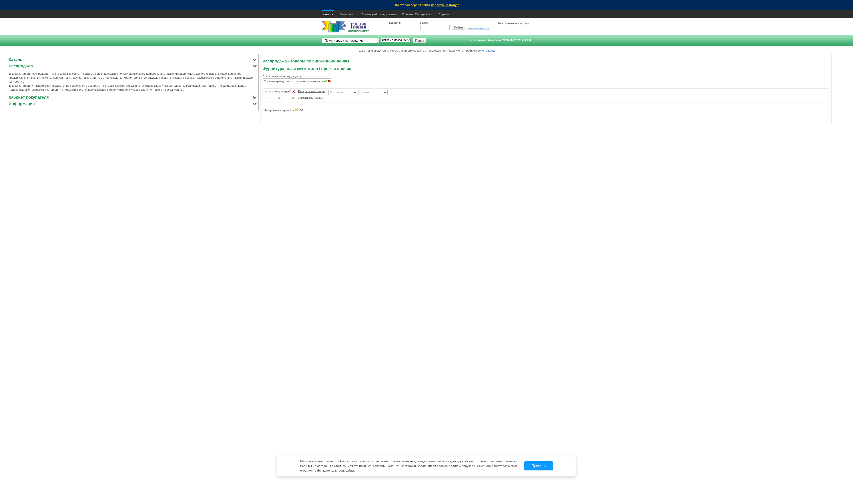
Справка (444, 14)
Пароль (424, 22)
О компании (347, 14)
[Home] (334, 27)
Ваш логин (395, 22)
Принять (539, 466)
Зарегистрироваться (478, 28)
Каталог (328, 14)
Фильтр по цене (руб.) (277, 91)
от (265, 97)
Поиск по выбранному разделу (282, 76)
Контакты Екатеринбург (417, 14)
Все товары (336, 92)
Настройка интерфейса (279, 110)
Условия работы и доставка (378, 14)
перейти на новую (445, 5)
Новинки (364, 92)
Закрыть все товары (310, 97)
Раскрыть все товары (311, 91)
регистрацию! (486, 50)
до (279, 97)
